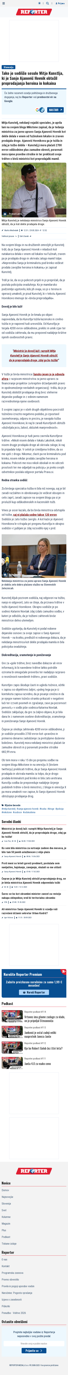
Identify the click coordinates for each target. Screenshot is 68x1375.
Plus (4, 1230)
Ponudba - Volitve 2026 (14, 1313)
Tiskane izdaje (9, 1243)
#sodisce (17, 812)
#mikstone (7, 812)
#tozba (43, 808)
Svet (4, 1210)
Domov (5, 1190)
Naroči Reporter (36, 992)
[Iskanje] (47, 3)
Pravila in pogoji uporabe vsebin (18, 1286)
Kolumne (6, 1217)
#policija (59, 808)
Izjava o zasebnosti (12, 1299)
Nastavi (53, 110)
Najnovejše (7, 1197)
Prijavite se (32, 1351)
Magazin (6, 1223)
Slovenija (8, 67)
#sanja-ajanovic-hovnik (27, 808)
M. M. (6, 887)
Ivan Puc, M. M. (10, 841)
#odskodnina (29, 812)
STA (5, 902)
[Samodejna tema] (39, 3)
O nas (4, 1259)
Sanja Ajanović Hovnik (12, 856)
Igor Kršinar (8, 917)
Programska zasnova (12, 1272)
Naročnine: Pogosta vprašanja (17, 1293)
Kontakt (6, 1266)
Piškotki (6, 1306)
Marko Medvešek (11, 230)
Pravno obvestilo (10, 1279)
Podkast (6, 1237)
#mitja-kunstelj (9, 808)
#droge (51, 808)
